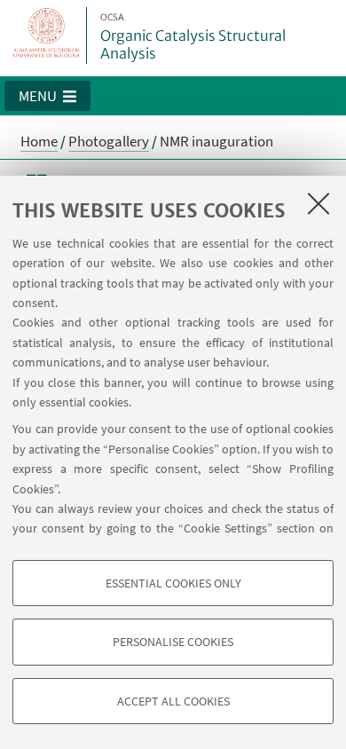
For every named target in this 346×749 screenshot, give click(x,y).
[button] (47, 96)
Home (39, 141)
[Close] (318, 203)
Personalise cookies (173, 642)
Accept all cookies (173, 701)
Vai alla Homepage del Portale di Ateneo (47, 35)
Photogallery (108, 141)
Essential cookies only (173, 583)
